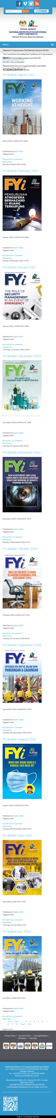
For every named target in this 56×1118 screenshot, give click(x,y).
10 (17, 1024)
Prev (17, 1021)
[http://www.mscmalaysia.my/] (20, 1045)
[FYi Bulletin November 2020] (22, 484)
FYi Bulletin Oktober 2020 (20, 548)
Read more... (8, 162)
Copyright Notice (41, 1036)
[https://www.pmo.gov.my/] (13, 1045)
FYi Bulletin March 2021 (19, 75)
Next (23, 1024)
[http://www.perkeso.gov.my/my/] (42, 1045)
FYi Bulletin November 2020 (22, 452)
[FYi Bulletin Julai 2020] (22, 867)
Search (25, 11)
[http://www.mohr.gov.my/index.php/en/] (28, 1045)
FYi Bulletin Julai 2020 (17, 835)
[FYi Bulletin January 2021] (22, 295)
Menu (5, 44)
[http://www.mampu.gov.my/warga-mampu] (49, 1045)
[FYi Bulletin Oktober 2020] (22, 581)
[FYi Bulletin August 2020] (22, 771)
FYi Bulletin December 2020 (22, 356)
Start (10, 1021)
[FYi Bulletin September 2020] (22, 676)
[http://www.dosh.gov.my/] (35, 1045)
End (29, 1024)
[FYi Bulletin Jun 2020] (22, 963)
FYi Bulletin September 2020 (22, 645)
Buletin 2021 (18, 151)
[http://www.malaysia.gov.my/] (6, 1045)
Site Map (33, 1038)
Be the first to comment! (13, 159)
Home (5, 57)
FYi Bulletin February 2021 (21, 171)
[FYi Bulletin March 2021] (22, 107)
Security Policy (25, 1036)
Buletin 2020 (18, 433)
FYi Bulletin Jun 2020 (17, 931)
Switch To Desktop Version (28, 1117)
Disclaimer (22, 1038)
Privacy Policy (9, 1036)
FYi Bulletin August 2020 (19, 739)
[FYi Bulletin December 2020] (22, 388)
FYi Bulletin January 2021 (19, 267)
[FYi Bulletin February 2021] (22, 203)
